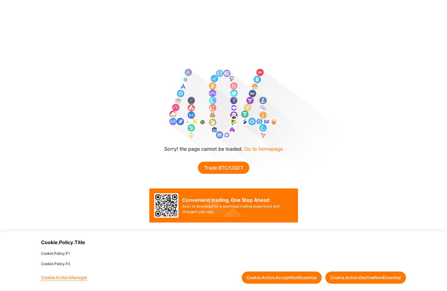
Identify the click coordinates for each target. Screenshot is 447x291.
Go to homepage (263, 149)
